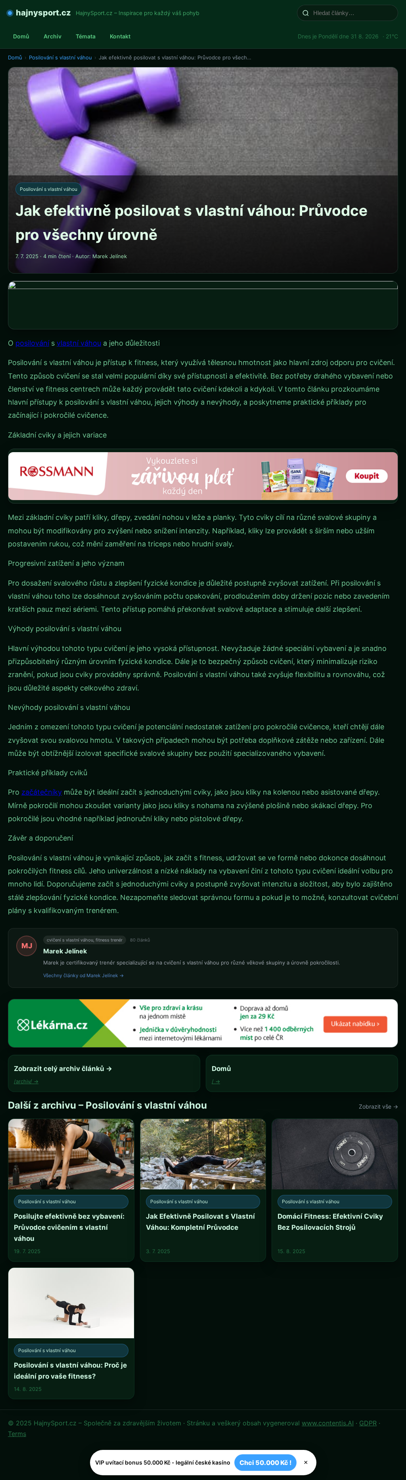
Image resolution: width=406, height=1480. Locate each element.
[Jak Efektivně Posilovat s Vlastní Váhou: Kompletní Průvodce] (203, 1190)
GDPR (368, 1423)
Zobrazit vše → (378, 1106)
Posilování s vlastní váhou (60, 57)
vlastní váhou (79, 343)
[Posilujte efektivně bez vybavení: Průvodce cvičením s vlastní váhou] (71, 1190)
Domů (21, 36)
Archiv (52, 36)
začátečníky (41, 792)
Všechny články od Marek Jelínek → (83, 975)
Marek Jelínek (65, 951)
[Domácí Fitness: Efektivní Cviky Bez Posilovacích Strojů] (335, 1190)
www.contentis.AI (328, 1423)
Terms (17, 1434)
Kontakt (120, 36)
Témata (86, 36)
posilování (32, 343)
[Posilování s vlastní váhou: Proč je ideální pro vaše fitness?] (71, 1333)
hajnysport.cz (43, 12)
